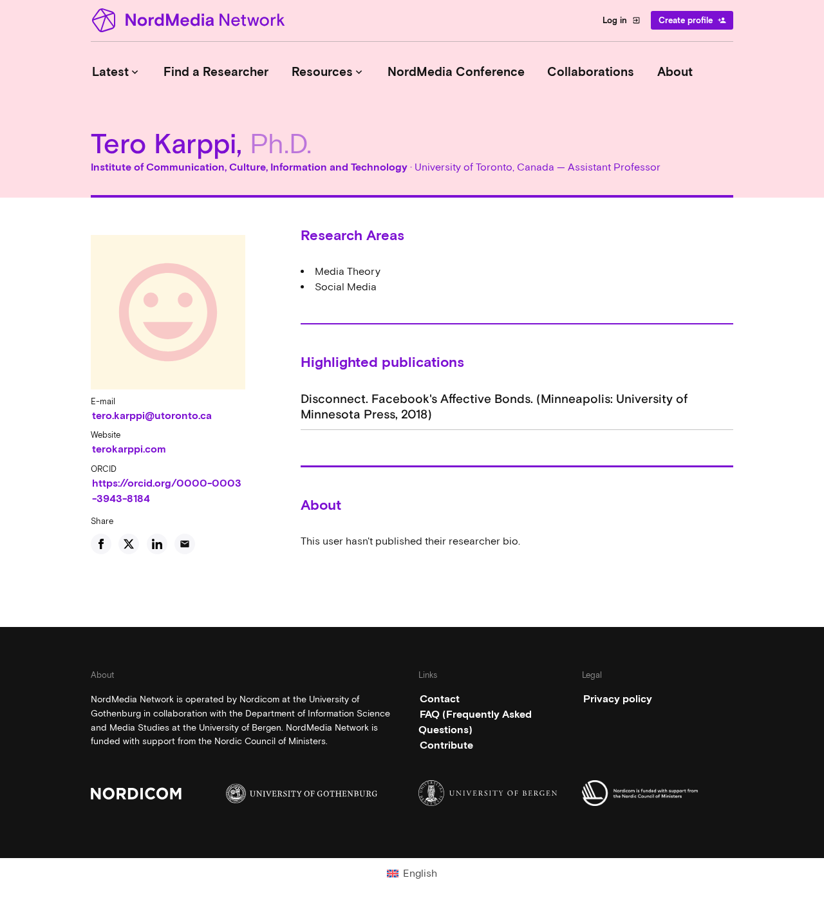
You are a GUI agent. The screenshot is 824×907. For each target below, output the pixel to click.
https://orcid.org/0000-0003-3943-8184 (166, 491)
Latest (116, 71)
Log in (622, 20)
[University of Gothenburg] (301, 793)
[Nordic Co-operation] (657, 793)
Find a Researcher (216, 71)
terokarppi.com (129, 449)
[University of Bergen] (494, 793)
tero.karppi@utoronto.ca (152, 415)
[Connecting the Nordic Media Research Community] (190, 20)
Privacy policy (617, 699)
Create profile (692, 20)
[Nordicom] (166, 793)
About (675, 71)
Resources (328, 71)
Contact (440, 699)
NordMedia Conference (456, 71)
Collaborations (590, 71)
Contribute (446, 745)
